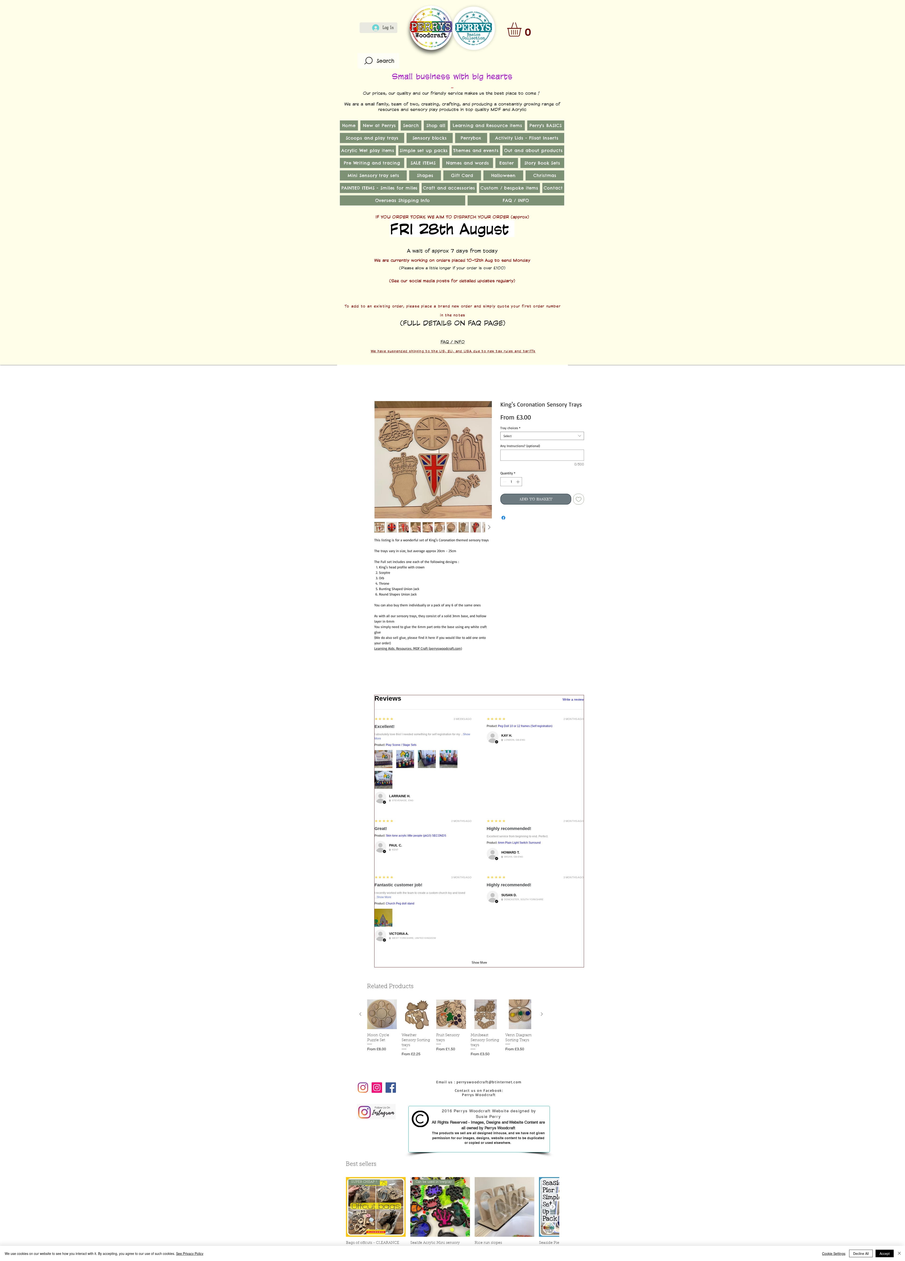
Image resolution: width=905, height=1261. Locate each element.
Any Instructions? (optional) (520, 447)
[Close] (899, 1253)
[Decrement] (504, 482)
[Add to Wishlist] (578, 500)
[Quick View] (382, 709)
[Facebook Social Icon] (391, 782)
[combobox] (542, 437)
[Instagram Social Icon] (377, 782)
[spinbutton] (511, 482)
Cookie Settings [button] (833, 1253)
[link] (522, 29)
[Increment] (518, 482)
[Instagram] (363, 782)
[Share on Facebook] (503, 519)
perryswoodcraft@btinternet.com (489, 776)
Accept (885, 1253)
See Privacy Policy (189, 1253)
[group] (451, 725)
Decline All (861, 1253)
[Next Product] (542, 708)
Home (380, 385)
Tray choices (510, 429)
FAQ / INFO (452, 341)
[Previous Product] (360, 708)
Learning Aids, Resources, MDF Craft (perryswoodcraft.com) (418, 649)
